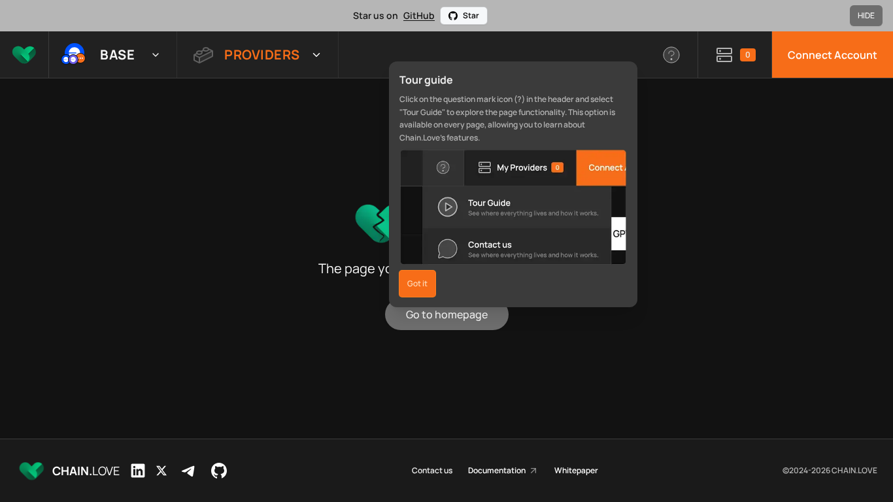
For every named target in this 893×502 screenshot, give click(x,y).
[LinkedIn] (138, 470)
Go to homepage (447, 314)
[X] (161, 470)
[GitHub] (219, 470)
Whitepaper (576, 470)
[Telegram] (189, 470)
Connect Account (832, 55)
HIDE (866, 15)
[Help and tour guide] (671, 54)
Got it (417, 283)
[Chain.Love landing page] (24, 54)
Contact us (432, 470)
